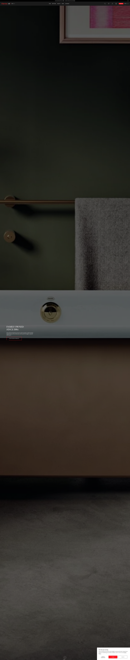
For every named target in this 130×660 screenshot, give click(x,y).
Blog (50, 3)
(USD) (12, 3)
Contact (121, 3)
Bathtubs (54, 3)
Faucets (58, 3)
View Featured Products (14, 338)
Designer (67, 3)
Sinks (63, 3)
